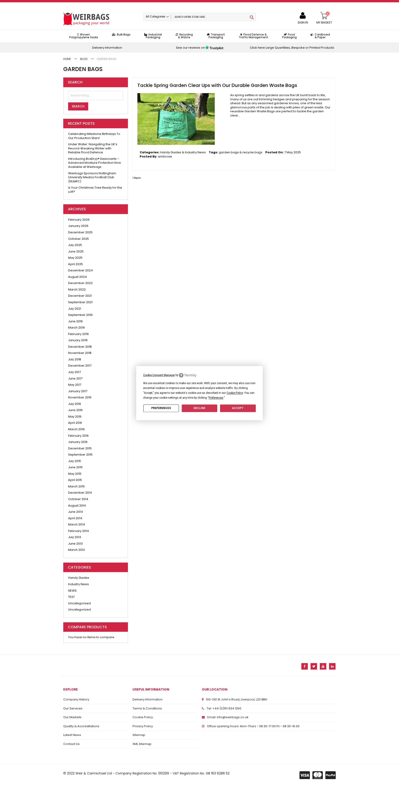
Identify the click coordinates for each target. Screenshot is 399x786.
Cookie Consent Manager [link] (159, 375)
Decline (199, 408)
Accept (238, 408)
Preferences (161, 408)
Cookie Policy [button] (235, 392)
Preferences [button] (216, 397)
